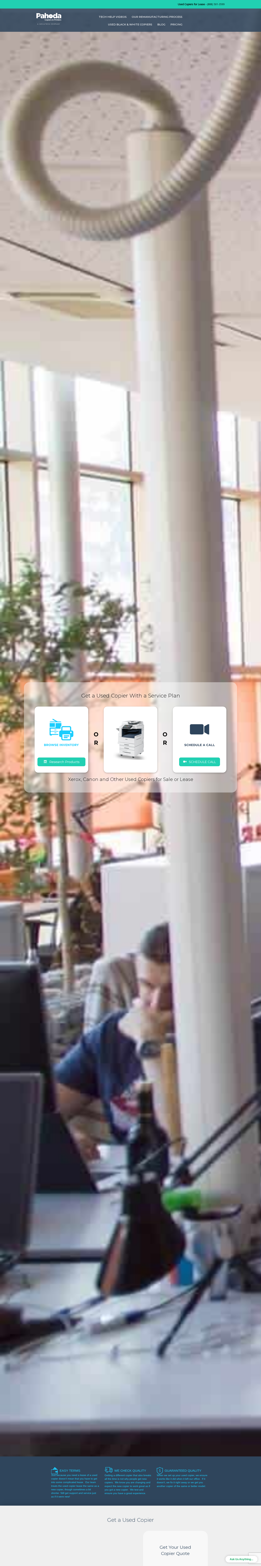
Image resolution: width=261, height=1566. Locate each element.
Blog (161, 24)
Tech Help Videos (113, 16)
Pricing (176, 24)
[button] (199, 761)
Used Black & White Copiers (130, 24)
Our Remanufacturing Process (157, 16)
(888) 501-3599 (216, 4)
